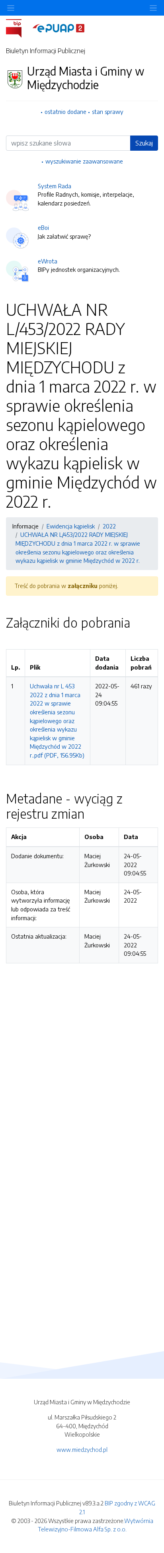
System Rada (54, 185)
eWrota (47, 261)
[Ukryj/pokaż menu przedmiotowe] (10, 7)
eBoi (43, 227)
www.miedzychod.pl (82, 1449)
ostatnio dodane (65, 111)
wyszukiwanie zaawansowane (84, 161)
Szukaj (144, 143)
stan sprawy (107, 111)
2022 (109, 526)
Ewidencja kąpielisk (71, 526)
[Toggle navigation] (153, 7)
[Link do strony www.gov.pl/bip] (18, 27)
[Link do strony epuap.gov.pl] (58, 27)
